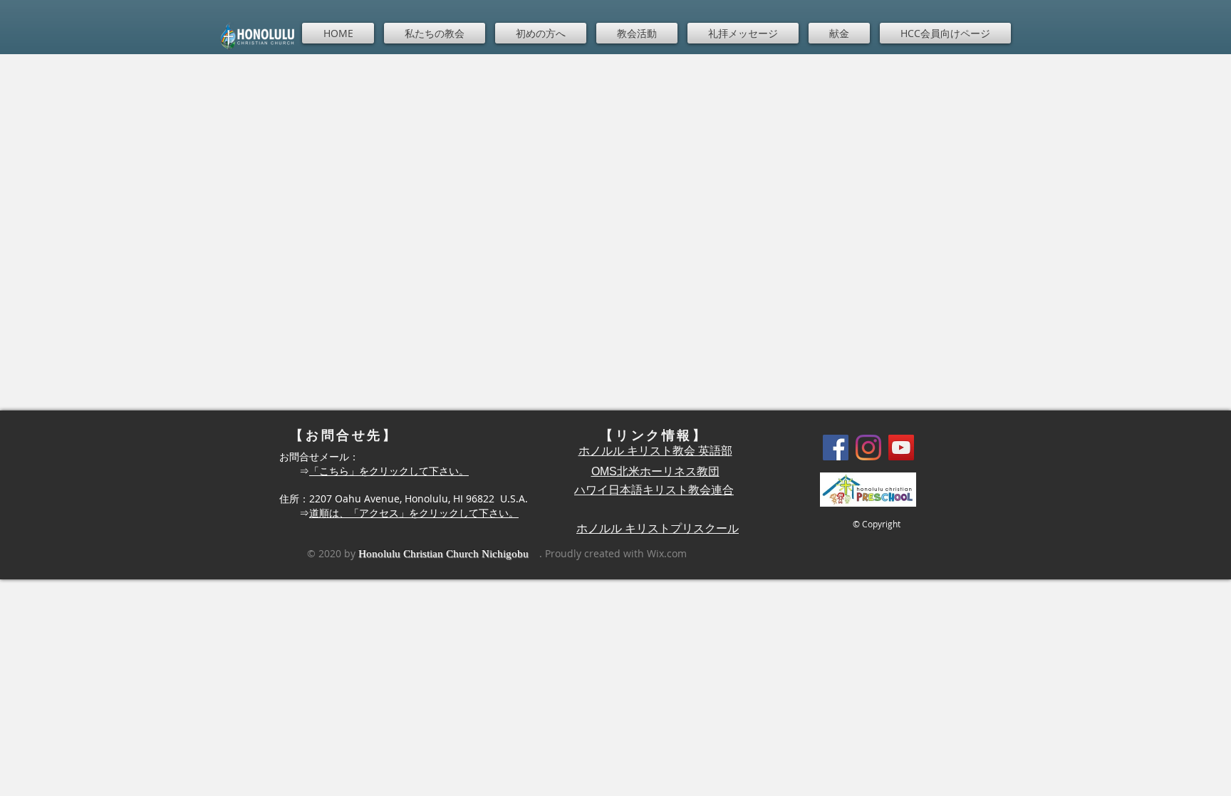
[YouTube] (901, 447)
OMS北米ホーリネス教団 (655, 471)
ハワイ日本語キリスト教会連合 (654, 490)
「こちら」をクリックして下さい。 (389, 470)
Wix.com (667, 553)
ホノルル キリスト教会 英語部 (655, 451)
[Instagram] (868, 447)
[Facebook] (835, 447)
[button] (434, 33)
